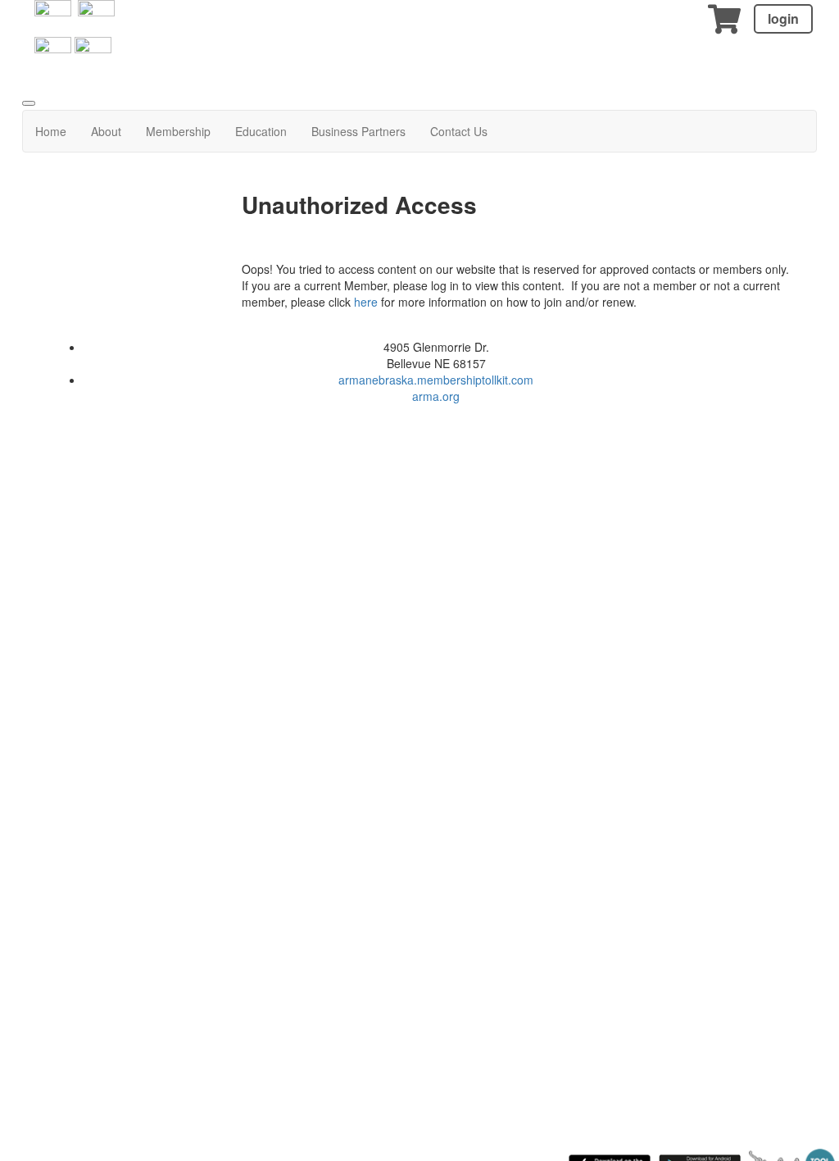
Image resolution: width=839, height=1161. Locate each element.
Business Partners (358, 131)
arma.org (436, 396)
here (367, 302)
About (106, 131)
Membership (178, 131)
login (783, 18)
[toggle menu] (28, 103)
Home (50, 131)
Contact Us (459, 131)
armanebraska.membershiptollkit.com (435, 379)
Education (261, 131)
